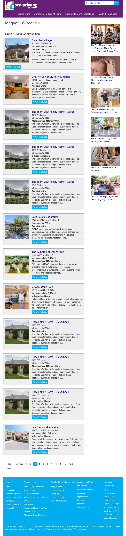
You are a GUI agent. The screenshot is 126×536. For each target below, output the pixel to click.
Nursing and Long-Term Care (35, 508)
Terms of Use (11, 508)
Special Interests (110, 517)
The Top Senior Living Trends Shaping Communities (104, 140)
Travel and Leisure (111, 507)
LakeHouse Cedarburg (45, 217)
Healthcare (108, 500)
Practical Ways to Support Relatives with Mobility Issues (104, 111)
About (8, 486)
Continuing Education (112, 514)
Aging (106, 489)
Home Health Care (58, 490)
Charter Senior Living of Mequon (51, 76)
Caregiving (55, 493)
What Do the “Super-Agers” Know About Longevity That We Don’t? (105, 198)
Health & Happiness (107, 13)
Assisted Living (30, 490)
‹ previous (19, 463)
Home (8, 482)
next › (71, 463)
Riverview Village (42, 40)
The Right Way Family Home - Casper (53, 111)
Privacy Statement (13, 504)
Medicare (81, 500)
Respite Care (29, 511)
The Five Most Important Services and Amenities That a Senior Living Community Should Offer (105, 48)
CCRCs (27, 500)
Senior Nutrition (110, 493)
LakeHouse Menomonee (46, 427)
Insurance (81, 493)
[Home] (22, 5)
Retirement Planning (85, 489)
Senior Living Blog (13, 493)
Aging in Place (56, 486)
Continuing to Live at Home (63, 482)
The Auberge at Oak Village (48, 252)
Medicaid (81, 503)
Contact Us (10, 490)
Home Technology (58, 497)
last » (9, 468)
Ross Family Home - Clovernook (50, 322)
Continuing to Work (111, 510)
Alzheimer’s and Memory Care (36, 497)
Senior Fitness (109, 496)
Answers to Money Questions (79, 13)
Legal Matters (82, 496)
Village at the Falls (42, 287)
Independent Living (31, 493)
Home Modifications (59, 500)
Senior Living (23, 13)
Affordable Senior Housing (34, 515)
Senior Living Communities (35, 486)
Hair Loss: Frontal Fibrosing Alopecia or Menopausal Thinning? (103, 80)
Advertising (10, 500)
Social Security (83, 507)
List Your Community (14, 497)
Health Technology (111, 503)
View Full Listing (12, 66)
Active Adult (29, 504)
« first (9, 463)
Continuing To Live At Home (47, 13)
